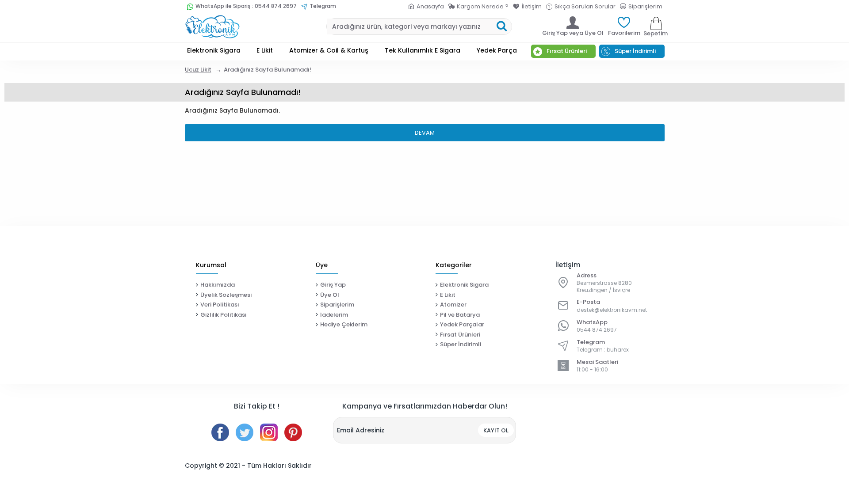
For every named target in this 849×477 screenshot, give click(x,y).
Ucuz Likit (198, 69)
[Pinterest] (293, 432)
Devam (425, 133)
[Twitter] (244, 432)
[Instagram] (269, 432)
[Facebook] (220, 432)
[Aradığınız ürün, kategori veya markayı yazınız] (502, 26)
